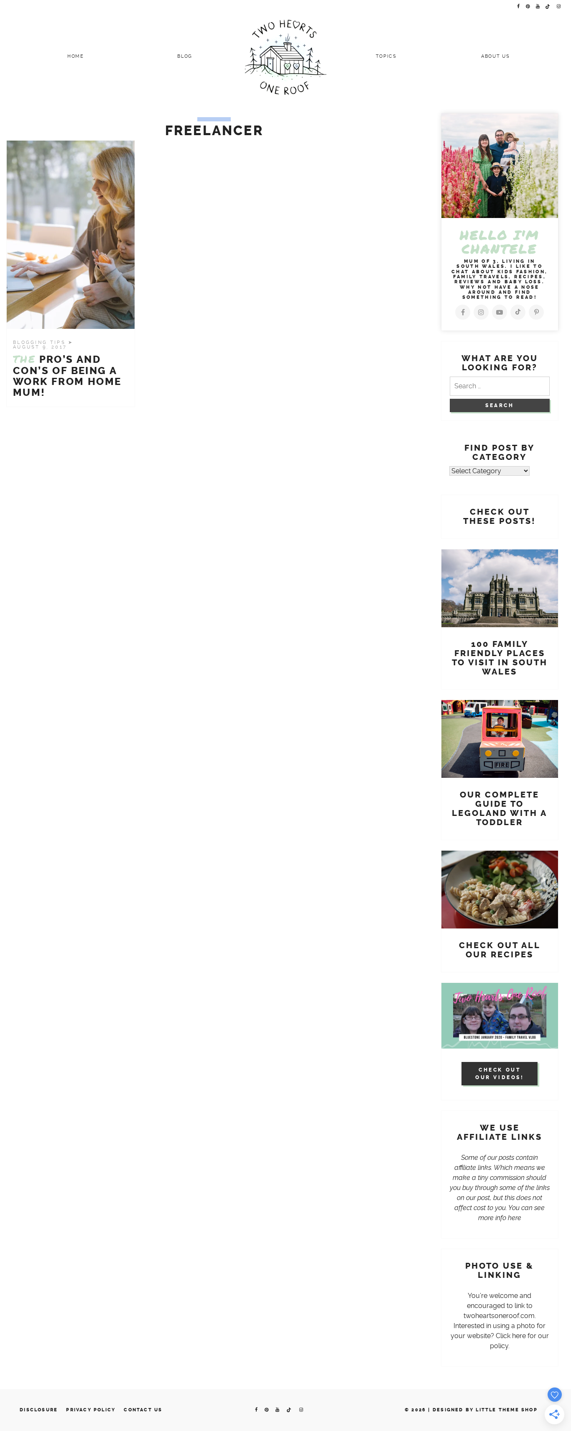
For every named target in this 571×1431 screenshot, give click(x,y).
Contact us (143, 1410)
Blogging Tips (40, 342)
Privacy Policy (90, 1410)
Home (75, 56)
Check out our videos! (499, 1073)
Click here (511, 1336)
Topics (386, 56)
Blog (184, 56)
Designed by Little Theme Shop (485, 1410)
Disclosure (39, 1410)
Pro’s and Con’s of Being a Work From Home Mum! (67, 376)
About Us (495, 56)
